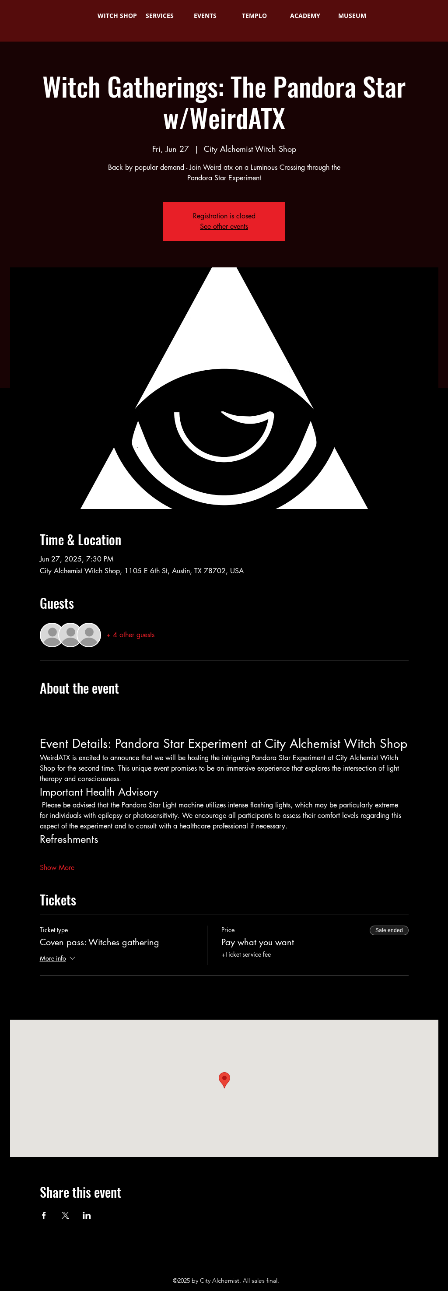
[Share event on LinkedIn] (87, 1215)
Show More (57, 867)
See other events (224, 226)
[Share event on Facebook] (44, 1215)
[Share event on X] (65, 1215)
